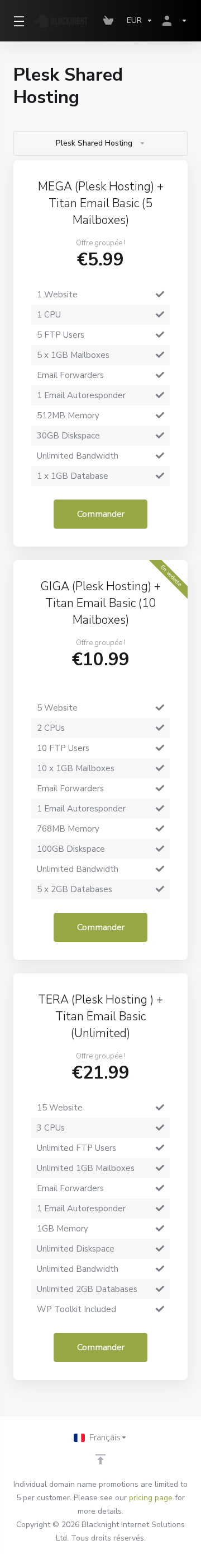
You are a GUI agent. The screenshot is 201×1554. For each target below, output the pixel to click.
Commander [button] (101, 514)
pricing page (151, 1497)
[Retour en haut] (100, 1459)
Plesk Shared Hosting (94, 143)
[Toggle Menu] (17, 20)
